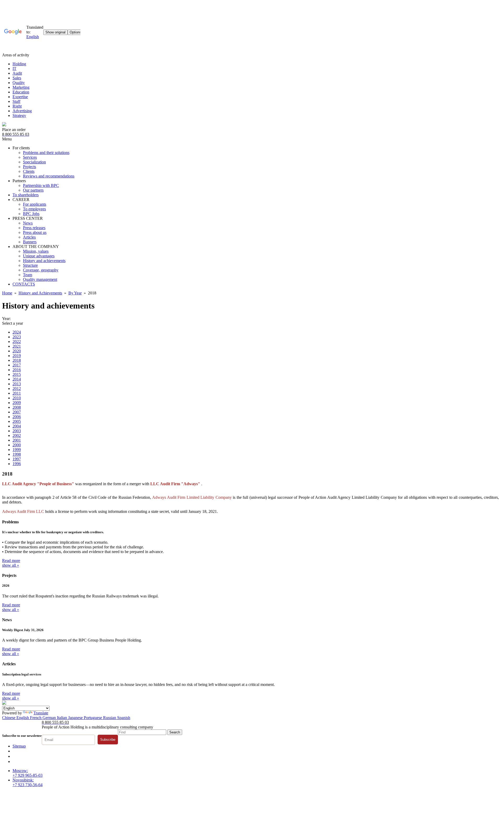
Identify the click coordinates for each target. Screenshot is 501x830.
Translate (40, 713)
